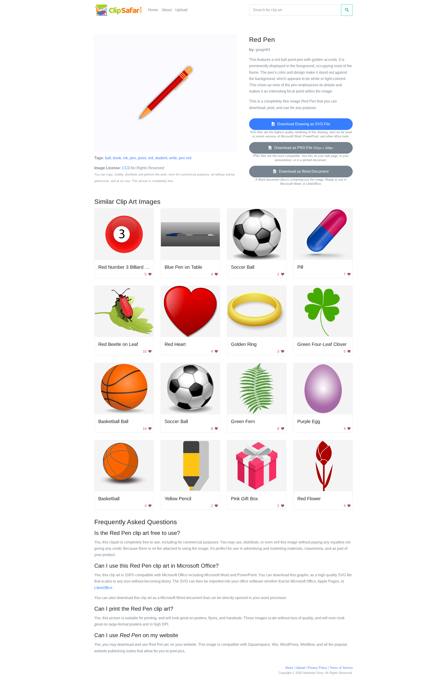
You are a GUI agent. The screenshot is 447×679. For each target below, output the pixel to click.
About (167, 10)
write (173, 158)
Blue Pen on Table (183, 267)
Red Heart (175, 344)
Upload (181, 10)
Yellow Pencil (178, 498)
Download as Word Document (302, 171)
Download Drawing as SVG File (302, 124)
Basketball (108, 498)
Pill (300, 267)
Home (153, 10)
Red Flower (309, 498)
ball (108, 158)
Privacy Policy (317, 667)
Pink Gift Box (244, 498)
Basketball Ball (113, 421)
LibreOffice (103, 588)
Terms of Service (341, 667)
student (161, 158)
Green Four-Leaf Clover (322, 344)
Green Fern (243, 421)
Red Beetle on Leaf (118, 344)
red (150, 158)
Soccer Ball (242, 267)
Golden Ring (244, 344)
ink (125, 158)
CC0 (126, 168)
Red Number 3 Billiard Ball (125, 267)
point (142, 158)
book (117, 158)
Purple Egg (308, 421)
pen (133, 158)
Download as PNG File (302, 148)
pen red (185, 158)
